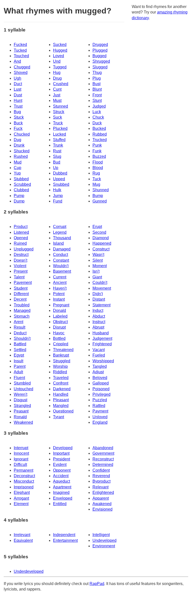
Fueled (98, 355)
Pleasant (61, 400)
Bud (56, 162)
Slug (57, 156)
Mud (18, 162)
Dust (18, 95)
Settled (20, 350)
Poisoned (101, 389)
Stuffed (59, 140)
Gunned (99, 201)
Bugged (99, 56)
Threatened (63, 350)
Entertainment (65, 540)
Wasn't (98, 254)
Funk (97, 151)
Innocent (21, 453)
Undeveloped (104, 540)
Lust (17, 89)
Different (21, 294)
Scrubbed (22, 184)
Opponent (61, 470)
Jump (58, 196)
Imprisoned (24, 487)
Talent (19, 277)
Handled (60, 394)
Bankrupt (61, 355)
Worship (60, 366)
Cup (17, 168)
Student (21, 288)
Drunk (19, 145)
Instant (59, 299)
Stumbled (22, 383)
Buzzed (99, 156)
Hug (56, 72)
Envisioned (102, 509)
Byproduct (101, 481)
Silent (97, 260)
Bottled (59, 338)
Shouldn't (22, 338)
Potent (58, 294)
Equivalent (23, 540)
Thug (97, 72)
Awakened (102, 504)
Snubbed (61, 184)
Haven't (59, 288)
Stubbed (21, 179)
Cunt (57, 89)
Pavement (23, 282)
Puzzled (99, 400)
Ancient (59, 282)
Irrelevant (22, 535)
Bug (17, 112)
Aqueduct (61, 481)
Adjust (98, 372)
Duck (97, 123)
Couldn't (99, 282)
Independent (64, 535)
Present (21, 271)
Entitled (59, 504)
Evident (59, 464)
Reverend (101, 476)
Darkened (61, 389)
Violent (20, 266)
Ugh (17, 78)
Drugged (100, 44)
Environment (103, 546)
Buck (18, 123)
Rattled (98, 405)
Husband (100, 333)
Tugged (59, 67)
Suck (57, 117)
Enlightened (103, 492)
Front (97, 95)
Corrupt (59, 226)
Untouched (23, 389)
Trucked (99, 140)
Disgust (20, 400)
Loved (58, 56)
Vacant (98, 350)
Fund (57, 201)
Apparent (100, 498)
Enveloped (62, 498)
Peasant (21, 411)
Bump (97, 196)
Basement (62, 271)
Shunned (100, 190)
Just (56, 95)
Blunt (97, 89)
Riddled (60, 372)
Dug (17, 140)
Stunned (60, 106)
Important (61, 453)
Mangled (60, 405)
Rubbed (99, 134)
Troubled (22, 305)
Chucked (22, 134)
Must (57, 100)
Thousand (62, 238)
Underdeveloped (29, 571)
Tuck (96, 179)
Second (99, 232)
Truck (58, 123)
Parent (20, 366)
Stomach (22, 316)
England (100, 422)
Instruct (98, 322)
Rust (57, 151)
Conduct (60, 254)
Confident (101, 470)
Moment (99, 266)
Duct (18, 84)
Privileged (101, 394)
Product (21, 226)
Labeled (60, 316)
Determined (102, 464)
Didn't (97, 294)
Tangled (99, 366)
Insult (18, 361)
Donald (59, 310)
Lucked (59, 134)
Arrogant (21, 498)
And (17, 61)
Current (59, 277)
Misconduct (24, 481)
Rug (96, 173)
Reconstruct (103, 459)
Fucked (20, 44)
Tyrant (58, 417)
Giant (97, 277)
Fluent (19, 378)
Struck (58, 112)
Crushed (60, 84)
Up (55, 168)
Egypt (19, 355)
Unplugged (24, 249)
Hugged (60, 50)
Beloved (99, 378)
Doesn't (20, 260)
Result (19, 327)
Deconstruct (24, 476)
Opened (21, 238)
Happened (101, 243)
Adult (18, 372)
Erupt (97, 226)
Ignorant (21, 459)
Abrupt (98, 327)
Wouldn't (60, 266)
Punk (97, 145)
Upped (59, 179)
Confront (60, 383)
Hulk (57, 190)
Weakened (23, 422)
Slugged (100, 67)
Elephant (22, 492)
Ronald (20, 417)
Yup (17, 173)
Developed (62, 448)
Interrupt (21, 448)
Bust (96, 84)
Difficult (20, 464)
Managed (22, 310)
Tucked (20, 50)
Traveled (60, 378)
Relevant (100, 487)
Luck (96, 112)
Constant (61, 260)
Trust (18, 106)
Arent (18, 322)
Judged (99, 106)
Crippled (60, 344)
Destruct (21, 254)
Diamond (100, 238)
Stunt (97, 100)
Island (58, 243)
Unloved (100, 417)
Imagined (61, 492)
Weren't (20, 394)
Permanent (23, 470)
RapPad (97, 584)
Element (21, 504)
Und (56, 61)
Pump (19, 196)
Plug (96, 78)
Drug (57, 78)
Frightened (102, 344)
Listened (21, 232)
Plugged (100, 50)
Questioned (63, 411)
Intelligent (101, 535)
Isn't (96, 271)
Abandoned (102, 448)
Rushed (21, 156)
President (61, 459)
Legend (59, 232)
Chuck (98, 117)
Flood (97, 162)
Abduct (98, 316)
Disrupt (59, 327)
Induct (97, 310)
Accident (60, 476)
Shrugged (101, 61)
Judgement (102, 338)
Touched (21, 56)
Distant (98, 299)
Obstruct (60, 322)
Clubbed (21, 190)
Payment (100, 411)
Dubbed (60, 173)
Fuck (18, 128)
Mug (96, 184)
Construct (101, 249)
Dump (19, 201)
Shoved (21, 72)
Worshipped (103, 361)
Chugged (22, 67)
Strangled (22, 405)
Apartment (62, 487)
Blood (97, 168)
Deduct (20, 333)
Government (103, 453)
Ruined (20, 243)
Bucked (99, 128)
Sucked (59, 44)
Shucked (22, 151)
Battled (20, 344)
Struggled (61, 361)
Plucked (60, 128)
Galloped (100, 383)
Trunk (58, 145)
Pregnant (61, 305)
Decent (20, 299)
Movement (101, 288)
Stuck (19, 117)
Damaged (61, 249)
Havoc (58, 333)
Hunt (18, 100)
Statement (101, 305)
